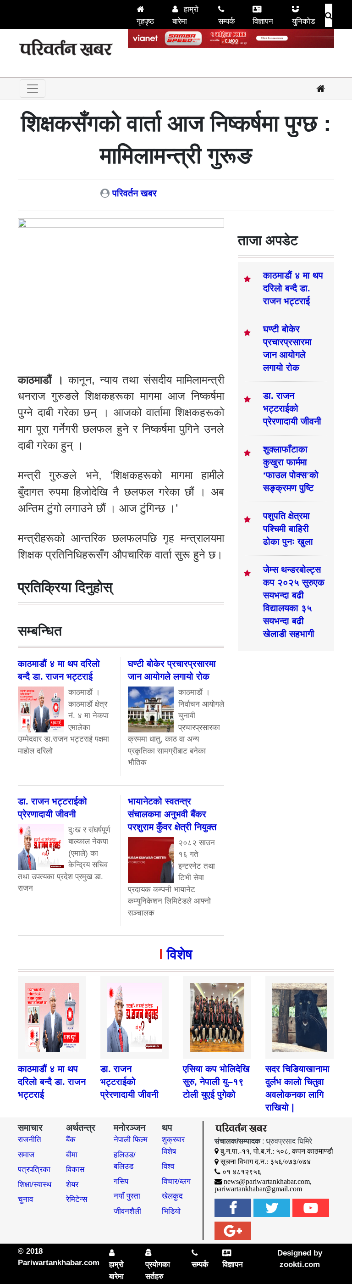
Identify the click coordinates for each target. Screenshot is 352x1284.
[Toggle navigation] (32, 88)
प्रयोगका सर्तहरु (157, 1270)
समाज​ (26, 1154)
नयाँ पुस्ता (127, 1196)
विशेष (179, 954)
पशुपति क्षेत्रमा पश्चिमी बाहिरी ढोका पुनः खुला (288, 529)
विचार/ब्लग (176, 1181)
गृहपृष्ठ (145, 21)
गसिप (121, 1181)
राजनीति (29, 1139)
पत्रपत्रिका (34, 1169)
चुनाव (25, 1199)
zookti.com (300, 1264)
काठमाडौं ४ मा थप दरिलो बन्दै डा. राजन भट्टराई (293, 288)
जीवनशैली (127, 1211)
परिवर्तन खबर (134, 193)
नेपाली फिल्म (131, 1139)
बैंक (71, 1139)
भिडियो (171, 1211)
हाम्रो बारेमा (185, 15)
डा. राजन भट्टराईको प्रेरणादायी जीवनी (292, 408)
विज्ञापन (263, 21)
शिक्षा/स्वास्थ (34, 1184)
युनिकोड (303, 21)
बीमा (71, 1154)
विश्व (168, 1166)
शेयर (72, 1184)
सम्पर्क (226, 21)
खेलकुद (172, 1196)
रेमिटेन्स (76, 1199)
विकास (75, 1169)
